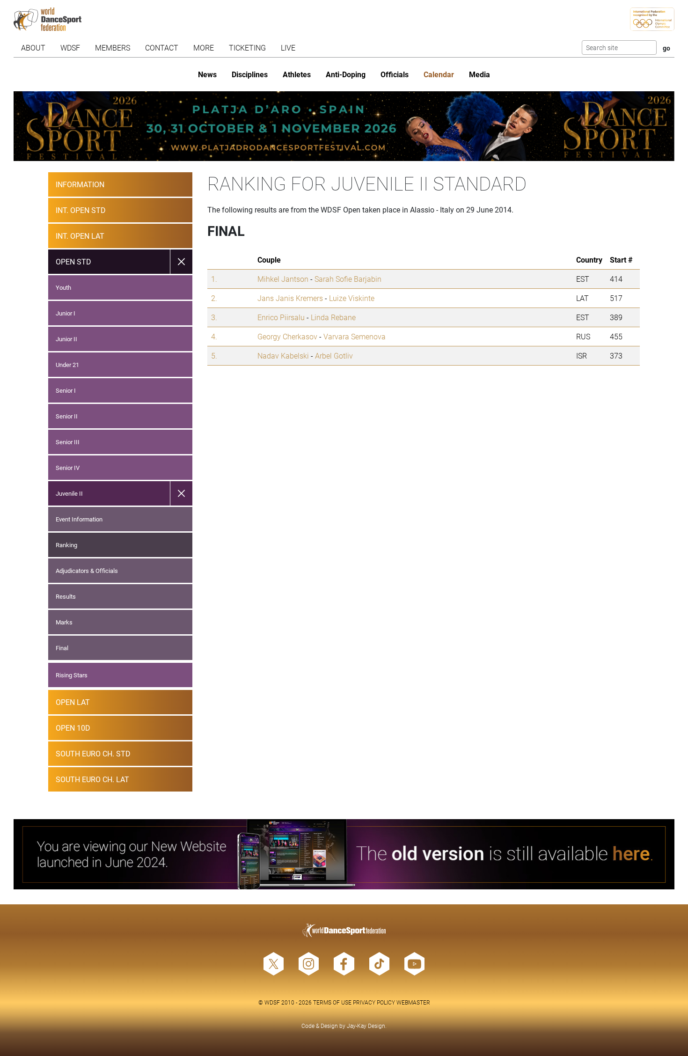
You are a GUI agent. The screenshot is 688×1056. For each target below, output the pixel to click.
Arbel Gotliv (334, 355)
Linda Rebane (333, 317)
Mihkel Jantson (282, 279)
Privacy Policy (374, 1002)
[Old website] (344, 854)
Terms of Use (332, 1002)
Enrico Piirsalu (281, 317)
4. (214, 336)
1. (214, 279)
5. (214, 355)
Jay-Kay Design (366, 1025)
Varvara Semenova (354, 336)
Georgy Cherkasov (287, 336)
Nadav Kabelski (283, 355)
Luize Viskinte (351, 298)
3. (214, 317)
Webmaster (413, 1002)
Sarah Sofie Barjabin (348, 279)
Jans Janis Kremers (290, 298)
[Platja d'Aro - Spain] (344, 126)
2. (214, 298)
